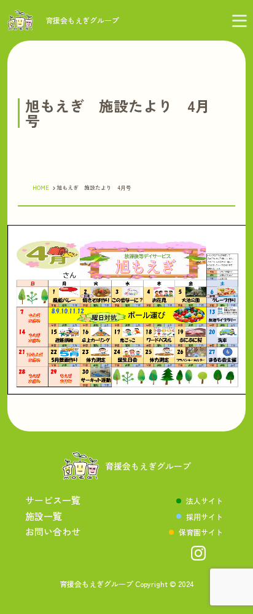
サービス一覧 (52, 500)
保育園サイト (201, 532)
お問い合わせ (52, 531)
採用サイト (204, 516)
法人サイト (204, 500)
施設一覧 (43, 516)
